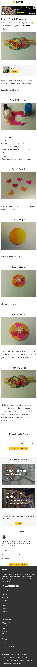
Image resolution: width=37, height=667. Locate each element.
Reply (18, 554)
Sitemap (4, 631)
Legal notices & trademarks (12, 663)
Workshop (5, 597)
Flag (6, 551)
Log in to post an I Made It (18, 449)
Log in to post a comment (18, 564)
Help (3, 628)
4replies (6, 558)
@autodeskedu (10, 647)
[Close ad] (34, 7)
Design (4, 600)
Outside (4, 611)
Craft (15, 23)
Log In (18, 523)
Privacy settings (22, 657)
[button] (2, 2)
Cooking (4, 606)
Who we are (6, 634)
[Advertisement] (18, 10)
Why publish (6, 623)
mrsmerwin (10, 537)
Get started (5, 626)
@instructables (10, 643)
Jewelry (21, 23)
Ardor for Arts (7, 23)
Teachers (5, 614)
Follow (14, 71)
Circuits (4, 595)
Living (4, 608)
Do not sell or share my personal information (18, 660)
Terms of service (23, 654)
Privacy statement (9, 657)
